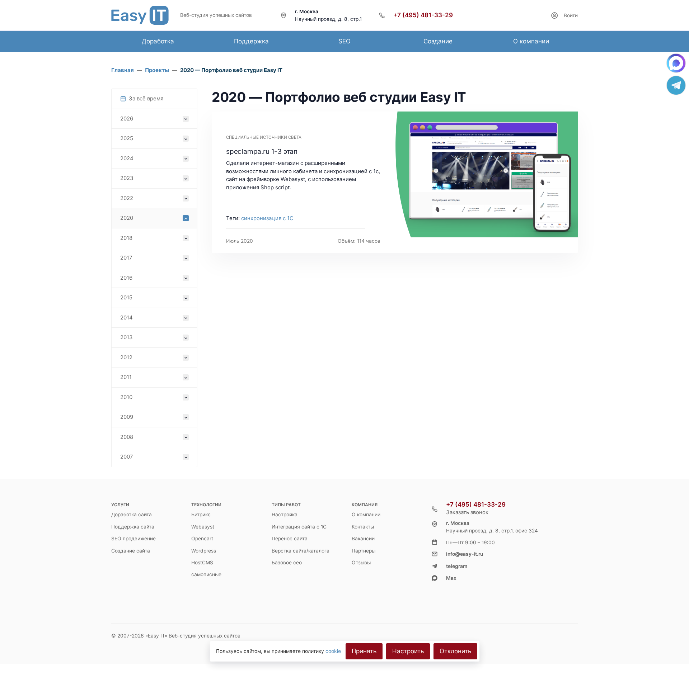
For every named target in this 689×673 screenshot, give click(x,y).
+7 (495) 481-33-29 (423, 15)
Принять (364, 651)
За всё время (146, 98)
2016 (126, 277)
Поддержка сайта (132, 527)
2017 (126, 257)
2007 (126, 456)
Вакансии (363, 538)
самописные (206, 574)
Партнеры (363, 551)
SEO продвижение (133, 538)
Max (451, 578)
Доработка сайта (131, 514)
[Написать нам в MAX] (676, 63)
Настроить (408, 651)
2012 (126, 357)
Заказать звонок (467, 512)
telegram (456, 566)
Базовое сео (287, 562)
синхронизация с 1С (267, 218)
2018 (126, 237)
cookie (333, 651)
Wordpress (203, 551)
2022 (126, 198)
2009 (126, 416)
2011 (126, 377)
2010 (126, 397)
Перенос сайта (290, 538)
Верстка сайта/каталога (300, 551)
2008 (126, 436)
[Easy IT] (140, 15)
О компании (366, 514)
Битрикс (201, 514)
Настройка (284, 514)
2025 (126, 138)
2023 (126, 178)
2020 (126, 217)
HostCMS (202, 562)
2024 (126, 158)
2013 (126, 337)
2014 (126, 317)
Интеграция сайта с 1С (299, 527)
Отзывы (361, 562)
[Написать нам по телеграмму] (676, 85)
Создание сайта (130, 551)
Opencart (202, 538)
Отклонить (455, 651)
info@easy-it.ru (464, 554)
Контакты (363, 527)
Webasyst (202, 527)
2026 (126, 118)
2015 (126, 297)
